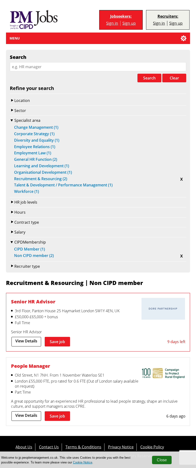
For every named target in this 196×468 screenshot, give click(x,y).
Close (162, 460)
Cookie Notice (82, 462)
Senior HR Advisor (33, 301)
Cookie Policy (152, 446)
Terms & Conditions (83, 446)
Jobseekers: (121, 16)
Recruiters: (168, 16)
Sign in (112, 23)
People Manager (30, 365)
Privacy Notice (121, 446)
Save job (57, 341)
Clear (174, 78)
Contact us (49, 446)
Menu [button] (15, 38)
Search (149, 78)
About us (24, 446)
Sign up (129, 23)
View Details (26, 341)
